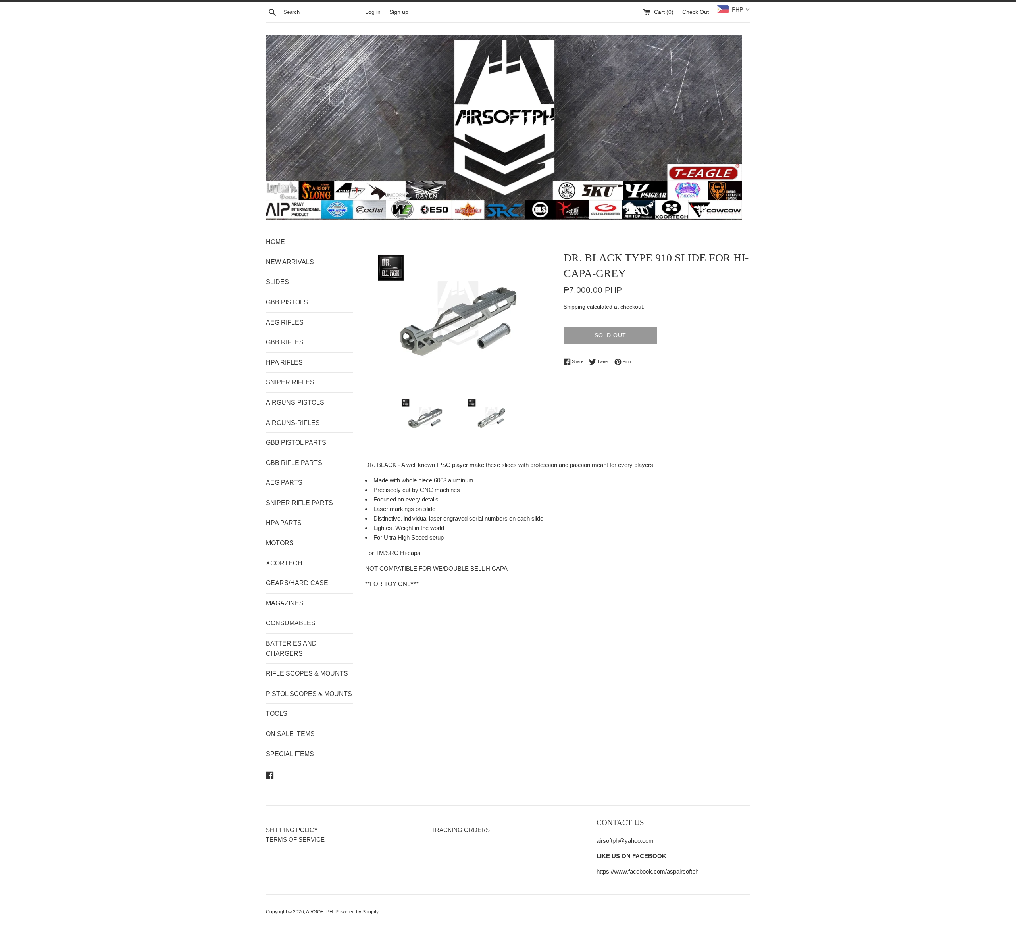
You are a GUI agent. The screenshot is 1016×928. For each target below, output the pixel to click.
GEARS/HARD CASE (297, 583)
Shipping (574, 307)
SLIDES (277, 282)
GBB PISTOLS (287, 302)
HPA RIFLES (284, 362)
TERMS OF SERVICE (295, 839)
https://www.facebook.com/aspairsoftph (647, 871)
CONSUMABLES (291, 623)
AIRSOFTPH (319, 912)
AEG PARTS (284, 482)
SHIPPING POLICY (292, 829)
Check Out (695, 12)
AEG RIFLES (285, 322)
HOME (275, 241)
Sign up (398, 12)
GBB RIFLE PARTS (294, 462)
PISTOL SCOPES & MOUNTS (309, 693)
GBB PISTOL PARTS (296, 442)
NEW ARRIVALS (290, 262)
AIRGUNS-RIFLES (293, 422)
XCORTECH (284, 563)
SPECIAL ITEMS (290, 754)
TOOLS (276, 713)
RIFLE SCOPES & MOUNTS (307, 673)
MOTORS (280, 543)
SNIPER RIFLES (290, 382)
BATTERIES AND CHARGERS (291, 648)
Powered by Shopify (357, 912)
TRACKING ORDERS (460, 829)
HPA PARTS (284, 522)
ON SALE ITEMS (290, 733)
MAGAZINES (285, 603)
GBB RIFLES (285, 342)
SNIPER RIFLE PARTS (299, 503)
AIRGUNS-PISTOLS (295, 402)
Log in (373, 12)
